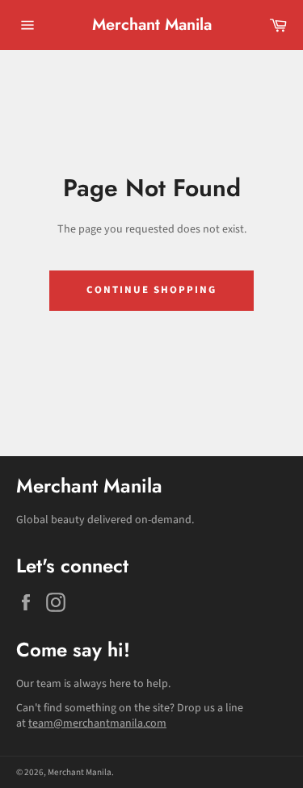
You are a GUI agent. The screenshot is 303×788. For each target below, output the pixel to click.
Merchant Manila (152, 25)
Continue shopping (151, 290)
